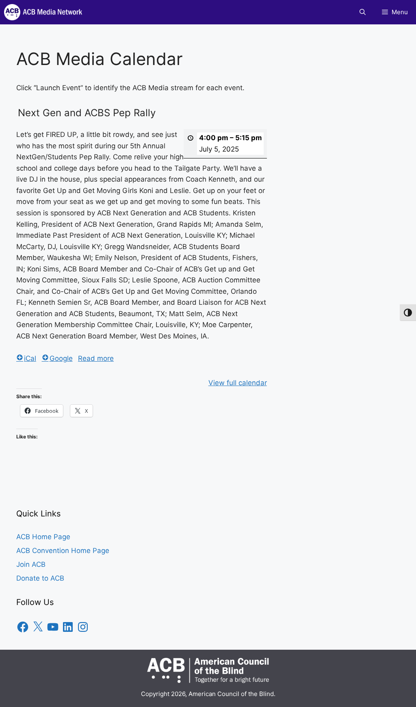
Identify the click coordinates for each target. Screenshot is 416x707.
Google (61, 358)
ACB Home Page (43, 537)
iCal (30, 358)
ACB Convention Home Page (62, 551)
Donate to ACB (40, 578)
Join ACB (31, 564)
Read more (96, 358)
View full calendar (237, 383)
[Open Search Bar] (362, 12)
